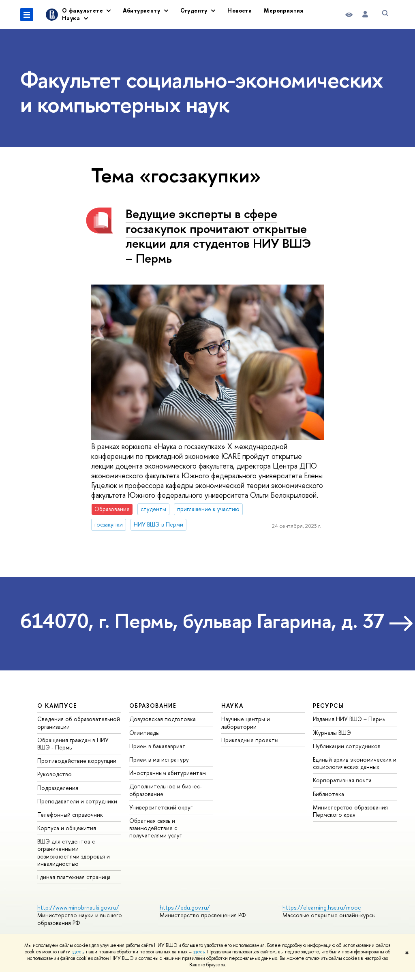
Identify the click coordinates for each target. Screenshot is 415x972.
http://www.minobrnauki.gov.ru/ (78, 907)
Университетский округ (161, 807)
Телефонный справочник (70, 814)
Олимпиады (144, 732)
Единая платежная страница (74, 877)
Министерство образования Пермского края (350, 810)
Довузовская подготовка (162, 719)
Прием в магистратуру (159, 759)
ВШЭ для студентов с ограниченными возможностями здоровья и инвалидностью (73, 852)
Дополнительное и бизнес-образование (165, 789)
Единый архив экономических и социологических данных (354, 763)
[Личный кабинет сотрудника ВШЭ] (365, 14)
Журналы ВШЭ (332, 732)
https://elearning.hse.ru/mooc (321, 907)
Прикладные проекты (249, 740)
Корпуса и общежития (66, 828)
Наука (232, 705)
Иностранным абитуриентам (167, 773)
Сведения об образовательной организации (78, 722)
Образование (152, 705)
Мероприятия (284, 10)
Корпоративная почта (342, 780)
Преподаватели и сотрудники (77, 801)
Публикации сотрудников (347, 746)
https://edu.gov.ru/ (185, 907)
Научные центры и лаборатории (245, 722)
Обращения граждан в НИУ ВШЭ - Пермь (73, 743)
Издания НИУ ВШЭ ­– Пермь (349, 719)
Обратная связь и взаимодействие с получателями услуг (155, 828)
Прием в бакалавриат (157, 746)
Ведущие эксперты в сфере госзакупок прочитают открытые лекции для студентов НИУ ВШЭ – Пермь (218, 236)
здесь (77, 951)
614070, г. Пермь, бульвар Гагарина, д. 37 (202, 620)
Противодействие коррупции (76, 760)
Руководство (54, 774)
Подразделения (57, 788)
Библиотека (328, 794)
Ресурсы (328, 705)
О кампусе (57, 705)
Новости (239, 10)
